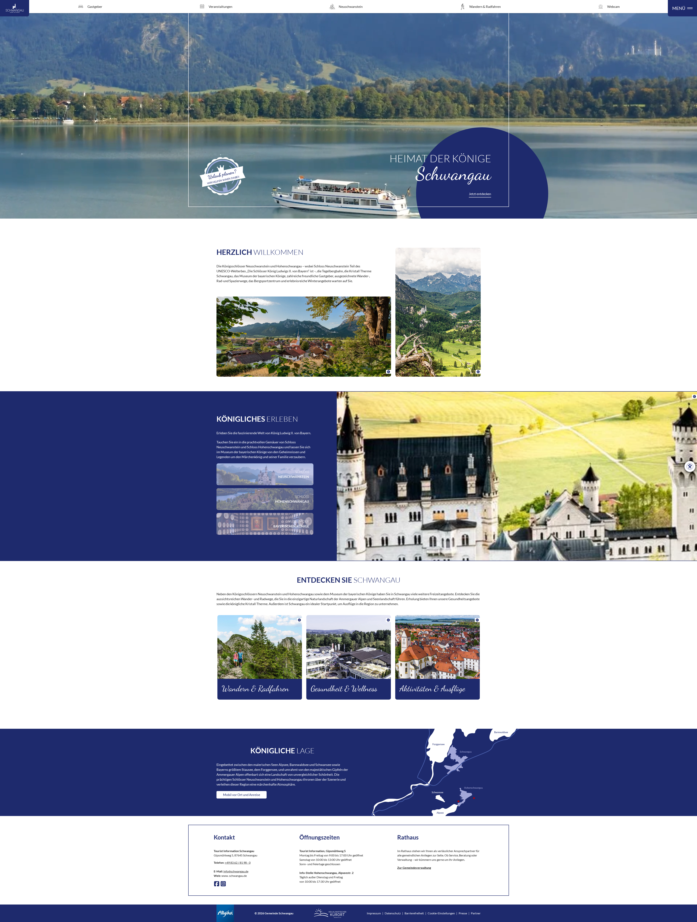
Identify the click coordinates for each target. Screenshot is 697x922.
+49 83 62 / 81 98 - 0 (238, 862)
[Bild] (303, 337)
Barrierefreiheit (414, 913)
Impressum (374, 913)
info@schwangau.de (235, 871)
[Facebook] (217, 884)
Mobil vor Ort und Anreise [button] (241, 795)
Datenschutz (393, 913)
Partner (476, 913)
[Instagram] (223, 884)
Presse (463, 913)
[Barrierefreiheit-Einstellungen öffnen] (689, 466)
